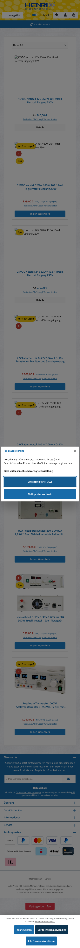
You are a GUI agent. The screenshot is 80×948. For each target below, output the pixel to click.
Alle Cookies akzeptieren (41, 941)
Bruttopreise (40, 482)
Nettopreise (40, 494)
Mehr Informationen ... (45, 921)
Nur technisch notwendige (51, 930)
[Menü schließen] (75, 450)
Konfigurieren (24, 930)
